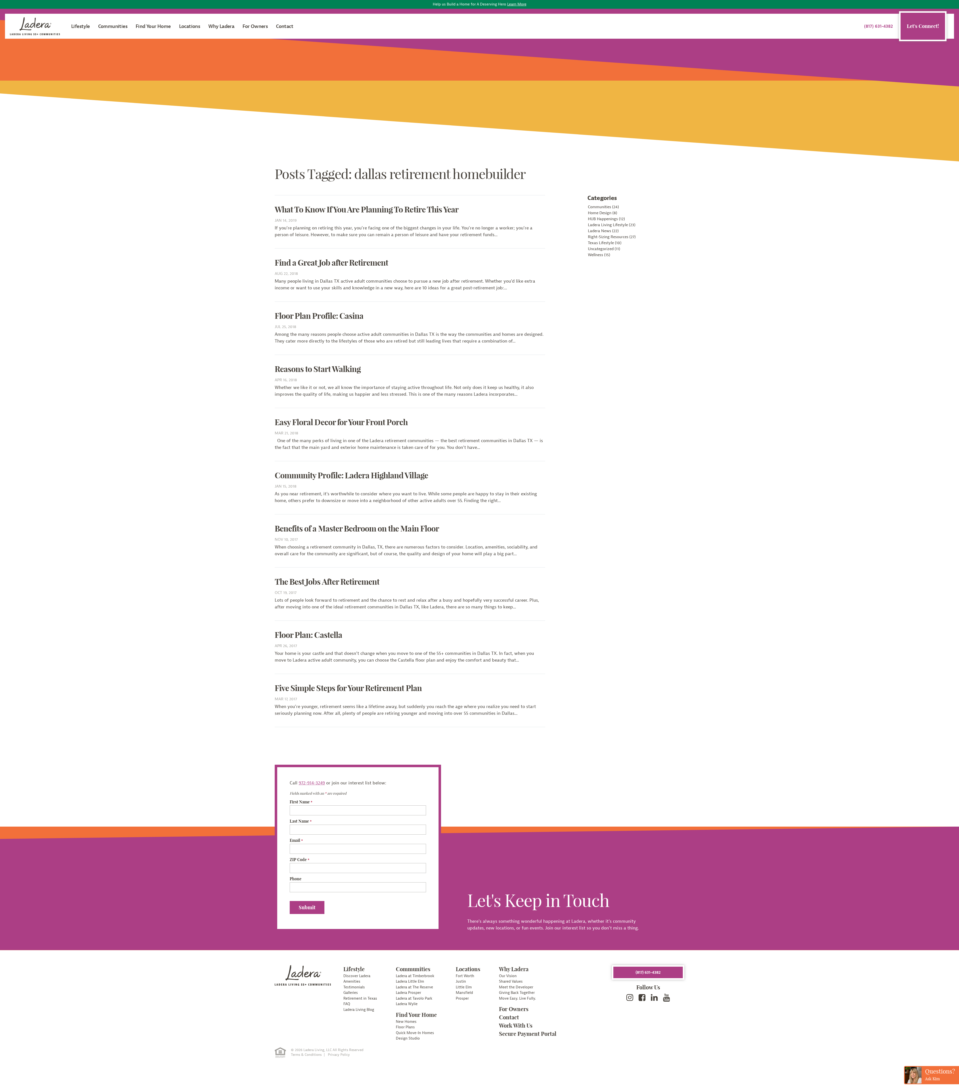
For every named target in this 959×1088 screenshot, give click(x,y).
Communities (112, 26)
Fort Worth (465, 976)
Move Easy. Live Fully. (517, 998)
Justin (461, 981)
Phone (295, 878)
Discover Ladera (356, 976)
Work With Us (515, 1025)
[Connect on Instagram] (630, 998)
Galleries (350, 992)
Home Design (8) (602, 212)
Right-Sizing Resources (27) (612, 236)
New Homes (406, 1021)
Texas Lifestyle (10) (604, 242)
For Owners (255, 26)
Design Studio (408, 1038)
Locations (189, 26)
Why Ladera (221, 26)
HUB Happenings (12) (606, 218)
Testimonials (354, 987)
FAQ (346, 1004)
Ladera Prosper (408, 992)
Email (296, 840)
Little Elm (464, 987)
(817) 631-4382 (878, 26)
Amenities (351, 981)
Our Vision (508, 976)
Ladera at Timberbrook (415, 976)
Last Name (301, 821)
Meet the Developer (516, 987)
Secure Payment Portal (527, 1033)
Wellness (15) (599, 254)
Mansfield (464, 992)
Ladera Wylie (407, 1004)
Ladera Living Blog (358, 1009)
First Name (301, 801)
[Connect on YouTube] (667, 998)
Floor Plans (405, 1027)
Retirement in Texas (360, 998)
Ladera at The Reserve (414, 987)
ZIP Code (299, 859)
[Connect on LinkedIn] (654, 998)
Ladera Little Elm (410, 981)
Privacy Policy (339, 1055)
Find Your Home (153, 26)
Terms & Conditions (306, 1055)
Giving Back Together (517, 992)
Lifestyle (80, 26)
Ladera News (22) (603, 230)
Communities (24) (603, 206)
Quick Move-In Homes (415, 1033)
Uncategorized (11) (604, 248)
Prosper (462, 998)
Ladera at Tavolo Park (414, 998)
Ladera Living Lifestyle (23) (611, 224)
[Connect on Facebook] (642, 998)
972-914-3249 (312, 783)
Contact (284, 26)
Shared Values (511, 981)
